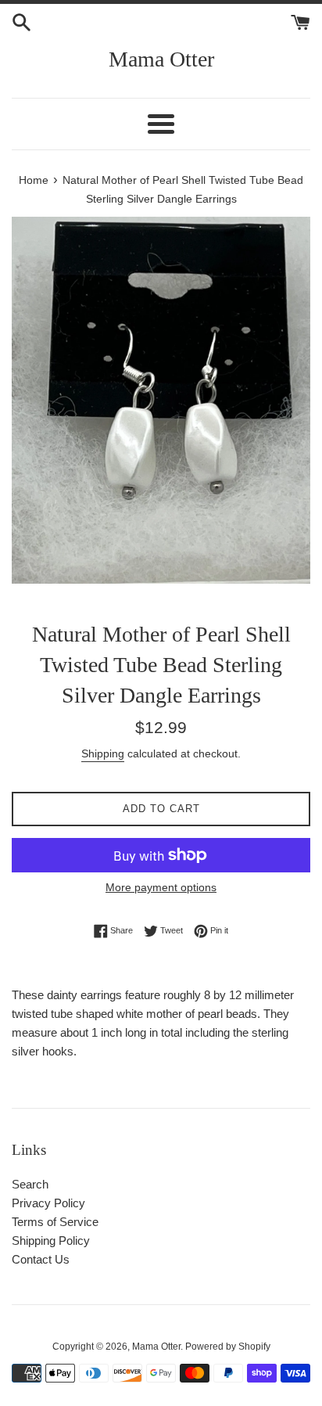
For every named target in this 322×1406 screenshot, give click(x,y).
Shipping (102, 753)
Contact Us (41, 1259)
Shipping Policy (51, 1240)
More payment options (161, 887)
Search (30, 1184)
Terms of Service (55, 1221)
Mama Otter (161, 59)
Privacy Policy (48, 1203)
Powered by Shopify (227, 1346)
